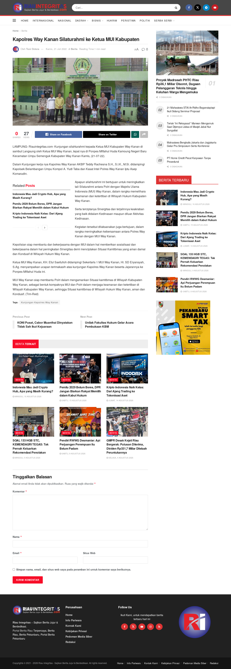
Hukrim (112, 20)
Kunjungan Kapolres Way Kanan (39, 302)
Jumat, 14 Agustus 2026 (120, 400)
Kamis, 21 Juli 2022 (56, 49)
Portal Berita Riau (23, 630)
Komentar (20, 491)
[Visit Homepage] (40, 7)
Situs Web (89, 553)
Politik (145, 20)
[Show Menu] (14, 20)
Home (25, 20)
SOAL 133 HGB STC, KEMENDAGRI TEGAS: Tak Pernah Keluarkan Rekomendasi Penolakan (30, 446)
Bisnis (96, 20)
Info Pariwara (74, 620)
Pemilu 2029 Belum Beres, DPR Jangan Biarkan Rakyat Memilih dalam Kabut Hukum (41, 205)
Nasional (64, 20)
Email (17, 553)
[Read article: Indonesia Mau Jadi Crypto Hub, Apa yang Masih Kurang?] (33, 368)
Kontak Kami (73, 625)
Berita (24, 30)
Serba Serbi (163, 20)
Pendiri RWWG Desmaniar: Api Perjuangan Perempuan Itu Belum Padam (80, 444)
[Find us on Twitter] (197, 7)
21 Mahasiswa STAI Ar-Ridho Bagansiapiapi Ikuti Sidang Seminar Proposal (191, 109)
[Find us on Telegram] (206, 7)
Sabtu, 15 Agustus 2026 (73, 400)
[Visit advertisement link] (195, 622)
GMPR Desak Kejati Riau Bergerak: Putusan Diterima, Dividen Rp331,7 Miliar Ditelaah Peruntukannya (126, 446)
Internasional (43, 20)
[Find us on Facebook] (189, 7)
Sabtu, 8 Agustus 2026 (73, 453)
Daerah (80, 20)
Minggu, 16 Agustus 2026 (27, 396)
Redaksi (70, 642)
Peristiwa (128, 20)
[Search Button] (176, 7)
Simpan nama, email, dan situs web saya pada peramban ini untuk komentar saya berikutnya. (73, 569)
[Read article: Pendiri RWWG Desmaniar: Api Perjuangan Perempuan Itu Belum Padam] (80, 422)
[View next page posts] (44, 227)
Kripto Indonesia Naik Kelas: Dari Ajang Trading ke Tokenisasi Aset (38, 215)
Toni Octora (32, 49)
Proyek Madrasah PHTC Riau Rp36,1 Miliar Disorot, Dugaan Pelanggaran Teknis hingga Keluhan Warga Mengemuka (178, 86)
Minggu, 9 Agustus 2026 (27, 457)
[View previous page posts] (38, 227)
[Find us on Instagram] (150, 626)
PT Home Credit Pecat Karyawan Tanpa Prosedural (189, 159)
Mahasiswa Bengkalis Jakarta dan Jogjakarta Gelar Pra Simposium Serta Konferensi (191, 144)
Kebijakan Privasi (76, 631)
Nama (17, 537)
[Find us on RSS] (159, 626)
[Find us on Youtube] (215, 7)
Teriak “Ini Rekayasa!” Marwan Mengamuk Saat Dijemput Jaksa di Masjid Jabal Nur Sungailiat (190, 126)
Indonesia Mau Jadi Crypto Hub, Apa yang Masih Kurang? (39, 196)
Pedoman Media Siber (79, 636)
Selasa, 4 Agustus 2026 (120, 457)
